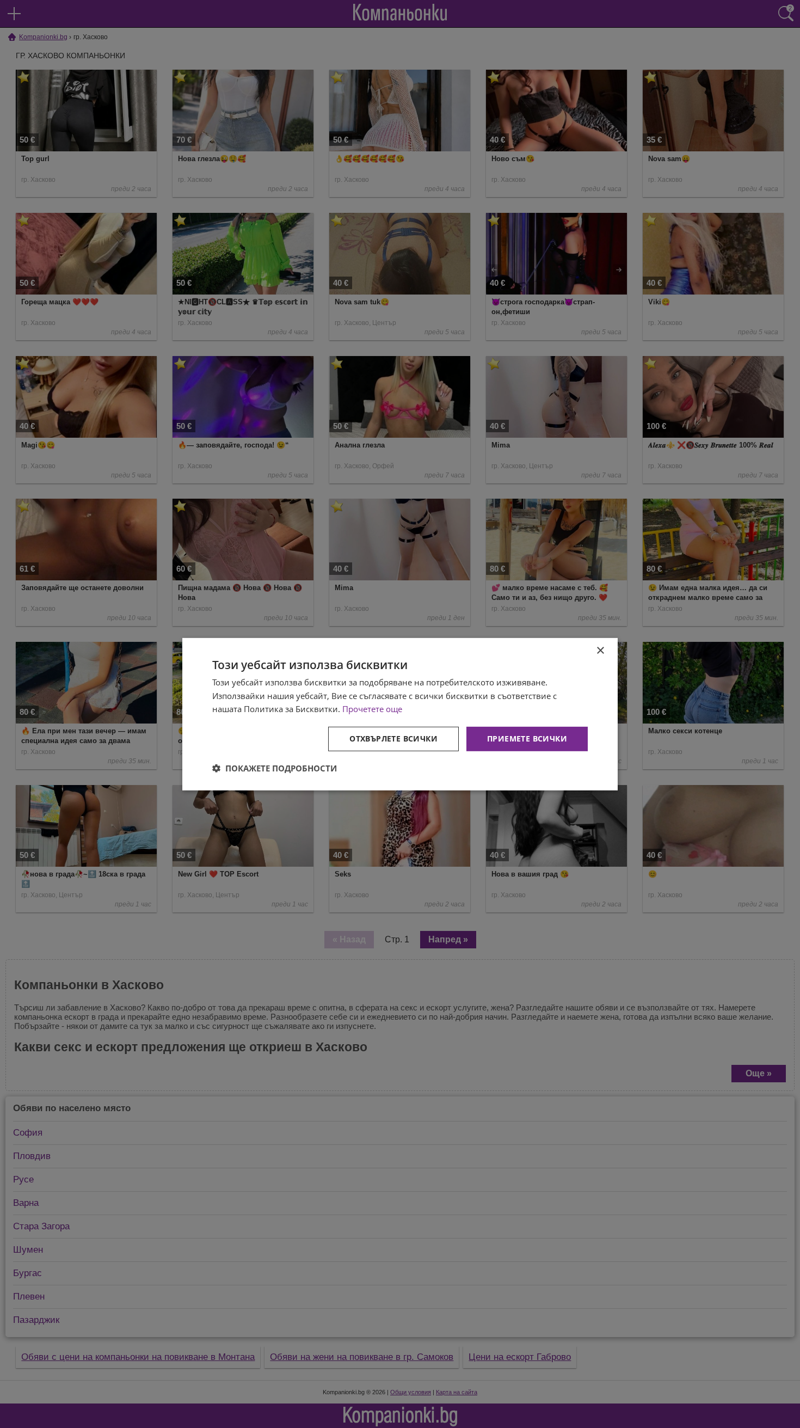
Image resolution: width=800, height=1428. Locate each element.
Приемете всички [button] (527, 738)
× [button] (600, 650)
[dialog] (400, 714)
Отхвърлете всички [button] (393, 738)
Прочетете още (372, 708)
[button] (274, 768)
